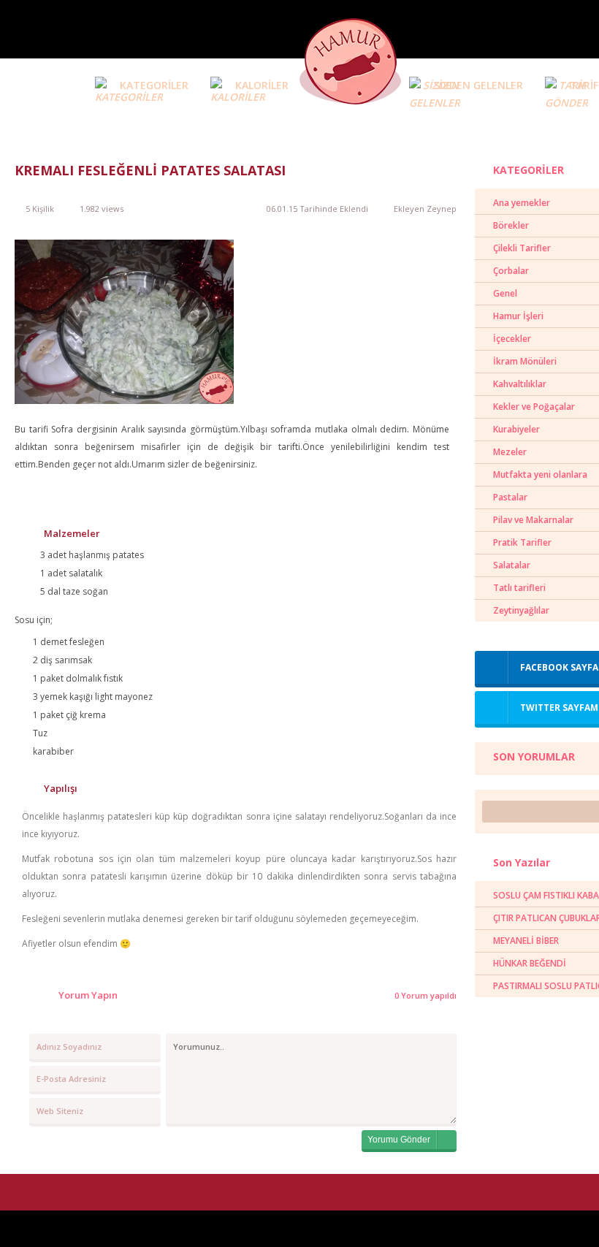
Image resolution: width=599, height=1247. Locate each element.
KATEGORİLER (154, 85)
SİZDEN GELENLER (478, 85)
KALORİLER (262, 85)
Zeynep (442, 208)
